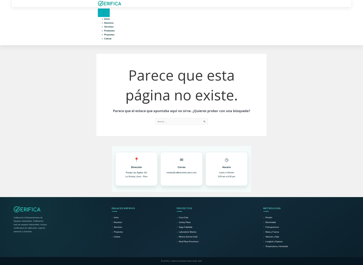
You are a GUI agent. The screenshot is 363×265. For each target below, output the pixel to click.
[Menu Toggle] (104, 12)
